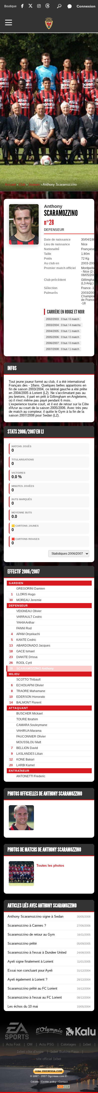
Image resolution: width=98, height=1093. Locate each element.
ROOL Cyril (24, 663)
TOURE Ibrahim (27, 719)
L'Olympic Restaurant (49, 1031)
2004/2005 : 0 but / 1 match (62, 331)
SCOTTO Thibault (28, 679)
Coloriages (68, 1044)
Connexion (86, 6)
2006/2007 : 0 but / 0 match (62, 343)
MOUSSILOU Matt (28, 742)
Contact (63, 1081)
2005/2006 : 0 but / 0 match (62, 337)
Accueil (10, 184)
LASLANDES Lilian (29, 753)
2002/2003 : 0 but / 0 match (62, 319)
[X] (30, 6)
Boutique (10, 6)
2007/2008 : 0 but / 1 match (62, 349)
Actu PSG (46, 1044)
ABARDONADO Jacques (33, 645)
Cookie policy (48, 1081)
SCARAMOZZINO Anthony (35, 668)
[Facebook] (22, 6)
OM (29, 1044)
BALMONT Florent (28, 702)
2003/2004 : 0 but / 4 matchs (63, 325)
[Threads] (47, 6)
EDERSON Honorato (30, 697)
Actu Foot (13, 1044)
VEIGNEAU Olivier (28, 611)
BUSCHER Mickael (29, 713)
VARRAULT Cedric (29, 617)
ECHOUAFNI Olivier (30, 685)
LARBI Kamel (25, 765)
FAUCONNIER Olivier (31, 736)
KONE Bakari (25, 759)
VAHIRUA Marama (28, 730)
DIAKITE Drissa (26, 657)
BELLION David (27, 748)
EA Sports (17, 1031)
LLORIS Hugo (25, 594)
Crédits (35, 1081)
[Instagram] (39, 6)
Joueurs (34, 184)
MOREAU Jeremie (28, 600)
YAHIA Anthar (25, 622)
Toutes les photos (50, 865)
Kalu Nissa (80, 1031)
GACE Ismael (25, 651)
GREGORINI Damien (30, 588)
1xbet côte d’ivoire (30, 1052)
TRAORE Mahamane (30, 691)
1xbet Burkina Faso (64, 1052)
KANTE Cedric (26, 640)
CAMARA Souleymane (31, 725)
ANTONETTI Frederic (30, 776)
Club (22, 184)
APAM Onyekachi (28, 634)
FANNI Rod (24, 628)
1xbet (87, 1044)
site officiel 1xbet (48, 1059)
